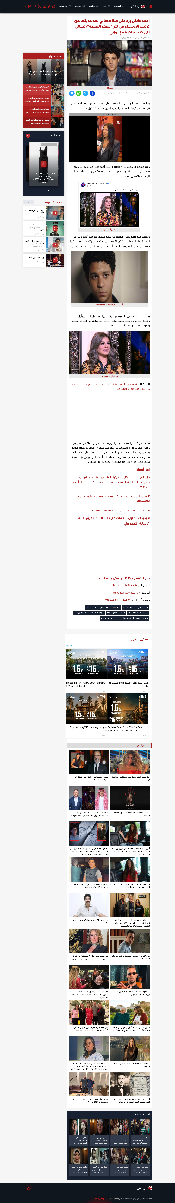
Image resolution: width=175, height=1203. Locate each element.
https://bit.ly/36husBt (125, 585)
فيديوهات (63, 6)
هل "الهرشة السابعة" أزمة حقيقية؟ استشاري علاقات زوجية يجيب (114, 477)
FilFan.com (147, 1199)
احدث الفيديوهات (46, 202)
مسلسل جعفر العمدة (116, 613)
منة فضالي (104, 607)
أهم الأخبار (55, 56)
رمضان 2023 (91, 607)
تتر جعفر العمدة (107, 618)
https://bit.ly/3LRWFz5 (117, 599)
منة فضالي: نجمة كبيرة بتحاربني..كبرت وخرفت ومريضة (121, 510)
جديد (105, 6)
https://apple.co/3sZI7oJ (126, 592)
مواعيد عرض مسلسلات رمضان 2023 (133, 618)
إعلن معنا (99, 1199)
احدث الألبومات (54, 135)
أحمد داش (116, 607)
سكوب (92, 6)
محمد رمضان (128, 607)
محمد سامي (143, 607)
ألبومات (78, 6)
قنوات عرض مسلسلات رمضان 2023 (88, 613)
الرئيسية (117, 6)
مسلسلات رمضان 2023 (138, 613)
